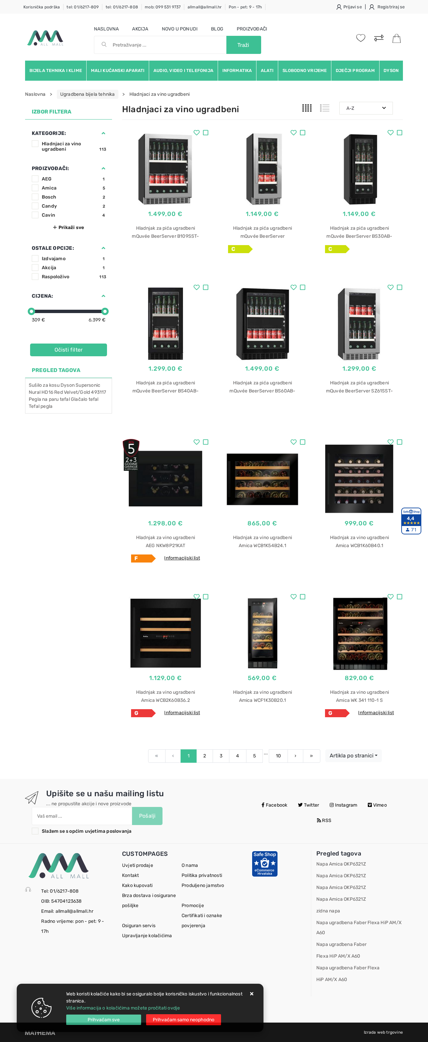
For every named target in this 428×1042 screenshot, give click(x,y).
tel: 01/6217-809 (83, 7)
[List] (325, 108)
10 (278, 756)
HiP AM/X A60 (331, 979)
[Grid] (307, 108)
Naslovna (106, 29)
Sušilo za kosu (44, 385)
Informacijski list (182, 558)
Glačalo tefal (85, 399)
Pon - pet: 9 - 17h (245, 7)
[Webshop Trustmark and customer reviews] (264, 864)
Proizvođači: (50, 168)
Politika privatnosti (202, 875)
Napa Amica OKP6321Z (341, 864)
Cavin (73, 215)
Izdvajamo (73, 259)
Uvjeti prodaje (137, 865)
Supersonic (88, 385)
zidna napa (328, 911)
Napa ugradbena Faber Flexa (348, 968)
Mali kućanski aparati (118, 70)
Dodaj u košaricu (165, 270)
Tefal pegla (40, 406)
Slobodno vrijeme (305, 70)
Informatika (237, 70)
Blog (217, 29)
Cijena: (42, 296)
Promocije (193, 905)
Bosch (73, 197)
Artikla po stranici (351, 755)
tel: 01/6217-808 (122, 7)
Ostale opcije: (53, 248)
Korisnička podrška (41, 7)
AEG (73, 179)
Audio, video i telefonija (183, 70)
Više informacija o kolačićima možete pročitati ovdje (123, 1008)
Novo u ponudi (180, 29)
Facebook (276, 805)
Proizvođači (252, 29)
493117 (98, 392)
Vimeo (379, 805)
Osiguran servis (138, 925)
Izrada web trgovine (383, 1032)
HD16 (47, 392)
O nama (190, 865)
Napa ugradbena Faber (341, 944)
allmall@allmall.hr (205, 7)
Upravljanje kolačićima (147, 936)
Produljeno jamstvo (203, 885)
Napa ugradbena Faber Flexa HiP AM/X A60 (359, 928)
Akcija (140, 29)
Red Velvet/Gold (72, 392)
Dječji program (355, 70)
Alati (267, 70)
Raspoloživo (74, 277)
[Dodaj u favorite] (197, 133)
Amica (73, 188)
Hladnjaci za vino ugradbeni (74, 146)
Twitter (311, 805)
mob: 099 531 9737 (163, 7)
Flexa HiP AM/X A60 (338, 956)
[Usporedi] (205, 133)
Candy (73, 206)
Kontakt (130, 875)
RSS (326, 820)
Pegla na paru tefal (49, 399)
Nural (34, 392)
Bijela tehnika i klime (55, 70)
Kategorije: (49, 133)
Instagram (345, 805)
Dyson (391, 70)
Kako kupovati (137, 885)
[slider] (31, 311)
